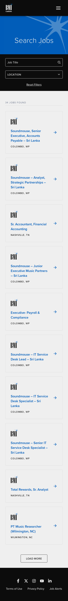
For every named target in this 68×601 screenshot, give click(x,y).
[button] (58, 7)
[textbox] (32, 74)
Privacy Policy (36, 589)
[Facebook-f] (18, 581)
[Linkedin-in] (50, 581)
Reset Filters (34, 85)
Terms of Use (14, 589)
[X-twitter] (26, 581)
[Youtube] (42, 581)
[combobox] (34, 74)
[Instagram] (34, 581)
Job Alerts (56, 589)
